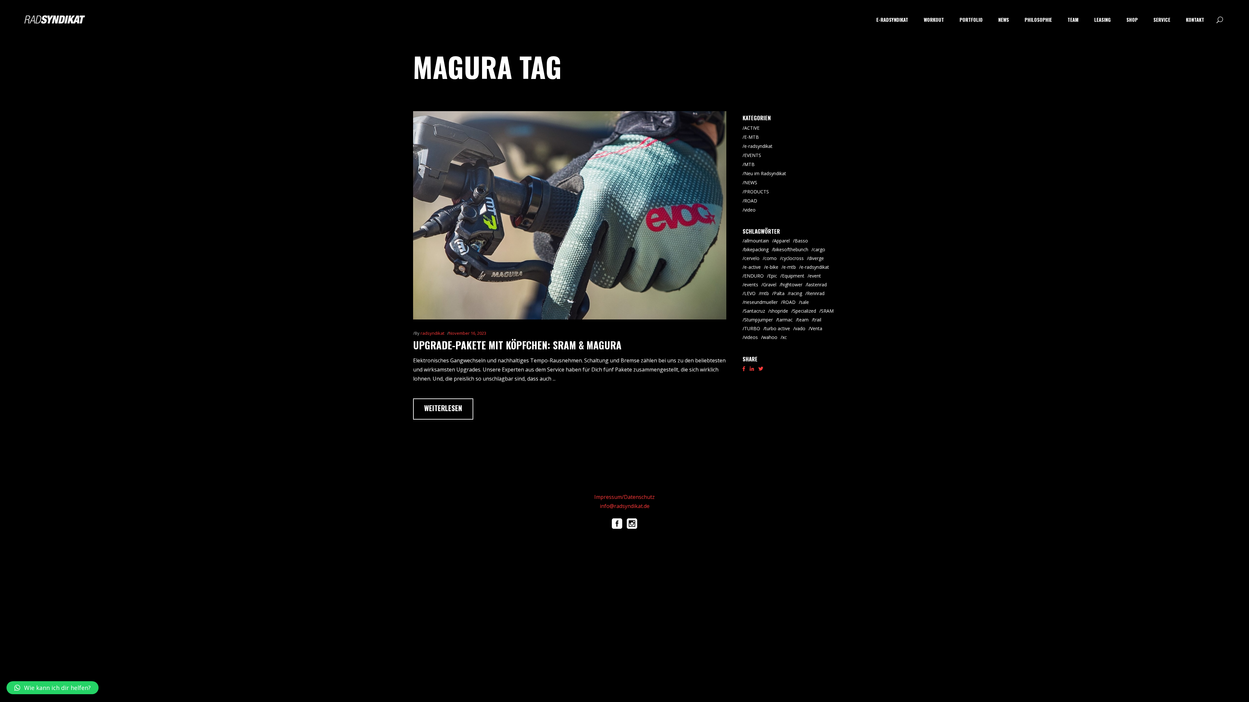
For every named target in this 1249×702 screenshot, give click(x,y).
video (750, 210)
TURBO (752, 328)
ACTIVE (751, 128)
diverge (816, 258)
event (815, 276)
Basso (801, 241)
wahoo (770, 337)
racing (795, 293)
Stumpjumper (758, 320)
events (751, 284)
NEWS (750, 182)
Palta (779, 293)
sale (804, 302)
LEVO (750, 293)
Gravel (769, 284)
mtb (764, 293)
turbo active (777, 328)
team (803, 320)
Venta (816, 328)
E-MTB (751, 137)
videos (751, 337)
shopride (779, 311)
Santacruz (754, 311)
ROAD (750, 201)
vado (800, 328)
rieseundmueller (761, 302)
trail (817, 320)
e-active (752, 267)
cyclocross (793, 258)
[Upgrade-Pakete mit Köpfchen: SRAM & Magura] (569, 215)
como (770, 258)
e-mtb (789, 267)
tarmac (785, 320)
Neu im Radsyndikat (765, 173)
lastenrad (817, 284)
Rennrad (816, 293)
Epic (773, 276)
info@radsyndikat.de (625, 506)
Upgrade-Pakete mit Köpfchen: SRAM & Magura (517, 345)
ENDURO (754, 276)
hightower (791, 284)
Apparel (782, 241)
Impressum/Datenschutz (624, 496)
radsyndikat (432, 333)
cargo (819, 249)
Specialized (804, 311)
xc (784, 337)
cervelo (751, 258)
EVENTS (752, 155)
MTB (749, 164)
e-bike (772, 267)
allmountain (756, 241)
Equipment (793, 276)
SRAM (827, 311)
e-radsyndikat (758, 146)
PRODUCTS (756, 191)
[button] (53, 687)
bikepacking (756, 249)
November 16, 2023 (467, 333)
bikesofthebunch (790, 249)
